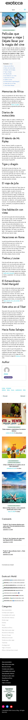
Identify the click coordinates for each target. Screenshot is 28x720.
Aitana (6, 374)
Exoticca (18, 356)
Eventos (4, 622)
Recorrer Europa (6, 635)
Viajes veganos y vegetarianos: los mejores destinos (14, 430)
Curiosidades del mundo (8, 615)
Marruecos (19, 390)
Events (3, 625)
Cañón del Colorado (8, 273)
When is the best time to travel (10, 650)
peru (24, 390)
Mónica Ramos (19, 433)
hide (11, 64)
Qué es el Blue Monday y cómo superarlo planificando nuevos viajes (14, 508)
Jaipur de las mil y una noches (12, 301)
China (3, 388)
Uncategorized (6, 645)
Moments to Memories (8, 632)
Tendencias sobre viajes (8, 640)
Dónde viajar (5, 620)
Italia (12, 390)
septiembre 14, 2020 (8, 529)
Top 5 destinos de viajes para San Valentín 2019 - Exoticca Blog (14, 539)
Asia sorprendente (13, 460)
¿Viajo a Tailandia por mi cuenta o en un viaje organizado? (14, 465)
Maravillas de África (7, 627)
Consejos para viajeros (8, 30)
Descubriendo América (8, 617)
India (8, 390)
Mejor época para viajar (8, 630)
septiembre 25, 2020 (8, 554)
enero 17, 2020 (11, 511)
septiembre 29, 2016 (12, 468)
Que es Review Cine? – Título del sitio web (14, 551)
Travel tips (4, 642)
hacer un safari (15, 104)
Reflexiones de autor (7, 637)
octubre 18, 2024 (10, 433)
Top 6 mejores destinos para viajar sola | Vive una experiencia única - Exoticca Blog (14, 526)
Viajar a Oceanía (6, 648)
